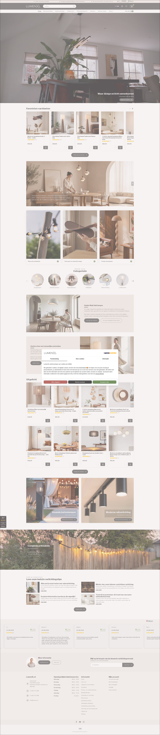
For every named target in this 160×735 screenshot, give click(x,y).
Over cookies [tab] (80, 359)
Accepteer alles (104, 382)
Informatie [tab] (105, 359)
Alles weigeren (55, 382)
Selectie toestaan (80, 382)
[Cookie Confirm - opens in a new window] (110, 353)
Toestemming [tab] (54, 359)
